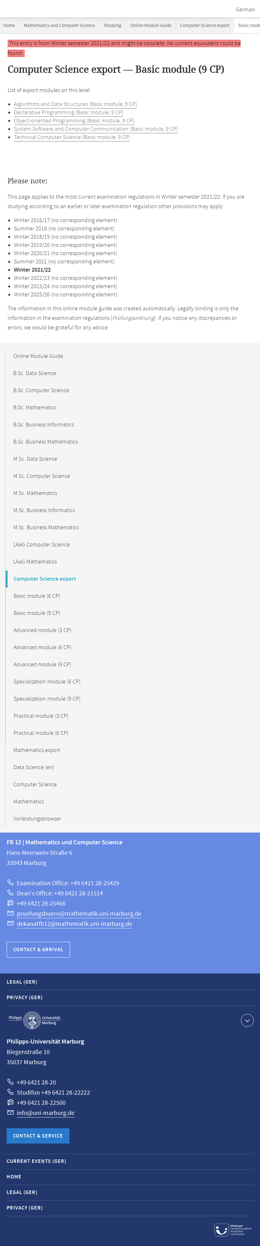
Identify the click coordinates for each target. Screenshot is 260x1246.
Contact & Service (38, 1136)
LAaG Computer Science (41, 545)
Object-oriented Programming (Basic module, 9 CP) (74, 121)
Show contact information (247, 1020)
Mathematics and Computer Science (59, 26)
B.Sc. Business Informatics (43, 425)
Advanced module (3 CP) (42, 630)
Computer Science (35, 784)
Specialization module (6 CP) (47, 682)
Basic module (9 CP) (37, 613)
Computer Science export (205, 26)
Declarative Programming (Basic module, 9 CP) (68, 112)
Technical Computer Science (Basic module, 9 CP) (72, 137)
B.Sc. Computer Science (41, 390)
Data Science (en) (33, 767)
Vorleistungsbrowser (37, 819)
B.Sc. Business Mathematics (45, 442)
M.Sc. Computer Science (41, 476)
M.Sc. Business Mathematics (46, 527)
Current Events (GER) (36, 1161)
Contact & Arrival (38, 949)
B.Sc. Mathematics (34, 408)
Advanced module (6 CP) (42, 647)
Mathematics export (36, 750)
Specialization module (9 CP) (47, 699)
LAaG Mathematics (35, 562)
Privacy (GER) (25, 997)
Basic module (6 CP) (37, 596)
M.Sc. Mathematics (35, 493)
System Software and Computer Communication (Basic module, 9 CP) (96, 129)
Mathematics (28, 802)
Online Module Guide (150, 26)
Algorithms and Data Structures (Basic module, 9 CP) (75, 104)
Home (9, 26)
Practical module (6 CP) (41, 733)
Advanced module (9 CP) (42, 665)
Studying (112, 26)
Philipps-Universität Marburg (34, 1020)
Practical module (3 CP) (41, 716)
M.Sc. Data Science (35, 459)
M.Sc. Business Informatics (44, 510)
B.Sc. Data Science (34, 373)
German (245, 10)
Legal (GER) (22, 982)
